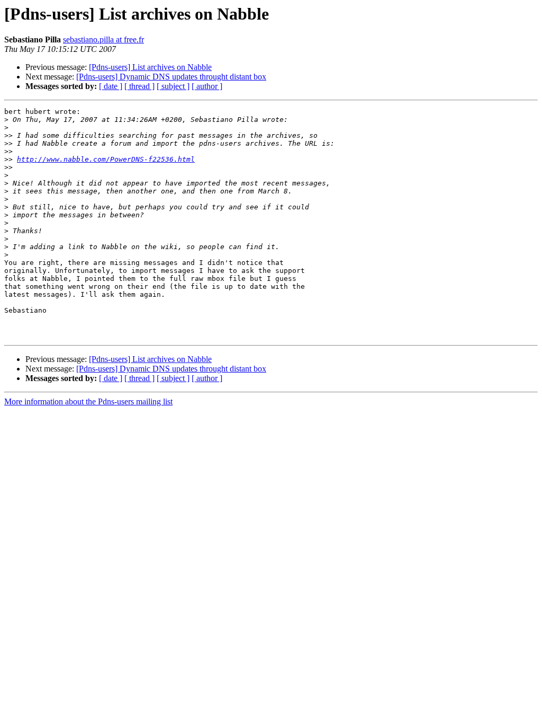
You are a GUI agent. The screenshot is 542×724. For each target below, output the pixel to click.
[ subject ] (173, 86)
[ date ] (110, 86)
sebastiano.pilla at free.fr (103, 39)
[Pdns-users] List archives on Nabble (150, 67)
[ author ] (207, 86)
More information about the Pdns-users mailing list (88, 401)
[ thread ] (139, 86)
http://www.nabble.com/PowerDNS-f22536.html (106, 159)
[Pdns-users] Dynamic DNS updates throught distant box (171, 76)
